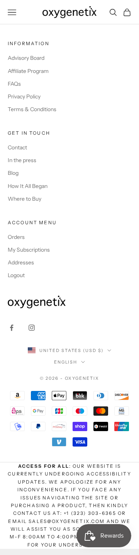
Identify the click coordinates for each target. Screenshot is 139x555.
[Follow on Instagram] (32, 328)
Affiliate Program (28, 71)
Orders (16, 237)
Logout (16, 275)
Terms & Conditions (32, 109)
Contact (17, 147)
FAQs (14, 83)
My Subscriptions (29, 249)
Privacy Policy (24, 96)
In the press (22, 160)
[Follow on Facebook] (11, 328)
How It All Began (27, 186)
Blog (13, 172)
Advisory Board (26, 57)
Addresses (21, 262)
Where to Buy (24, 198)
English (66, 362)
